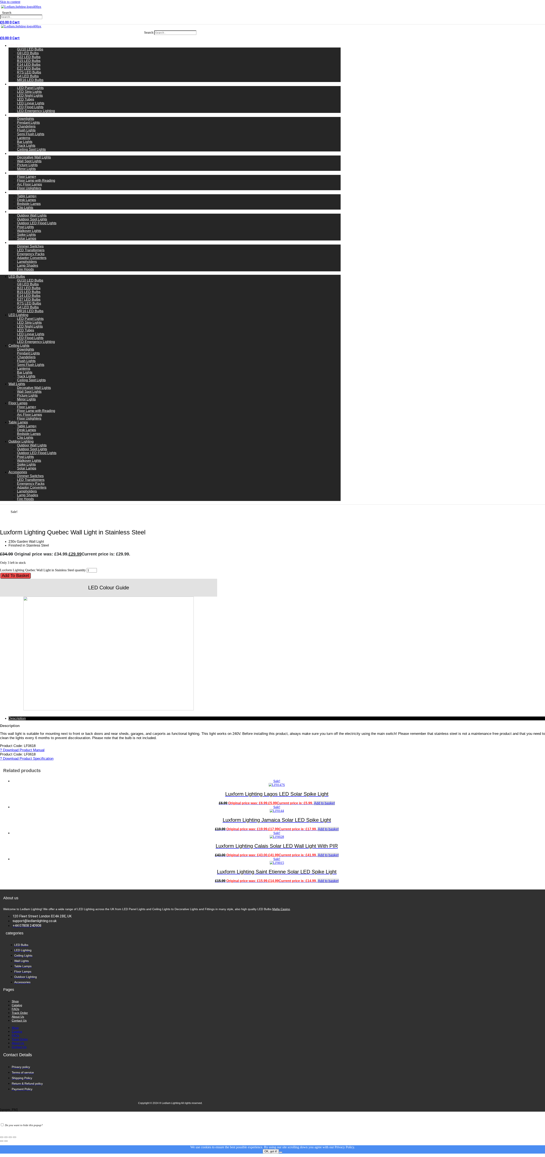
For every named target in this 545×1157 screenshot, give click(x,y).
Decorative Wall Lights (34, 157)
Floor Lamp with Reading (36, 180)
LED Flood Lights (30, 107)
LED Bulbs (16, 45)
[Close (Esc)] (14, 1137)
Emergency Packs (30, 254)
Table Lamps (19, 192)
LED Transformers (30, 250)
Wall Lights (17, 153)
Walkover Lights (29, 231)
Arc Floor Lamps (29, 184)
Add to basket (15, 575)
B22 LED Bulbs (28, 57)
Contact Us (19, 1020)
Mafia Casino (281, 909)
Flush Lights (26, 130)
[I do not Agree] (280, 1152)
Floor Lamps (19, 173)
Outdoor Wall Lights (32, 215)
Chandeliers (26, 126)
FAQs (15, 1009)
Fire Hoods (25, 269)
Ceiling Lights (19, 115)
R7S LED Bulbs (29, 72)
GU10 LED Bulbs (30, 49)
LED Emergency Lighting (36, 111)
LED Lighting (19, 84)
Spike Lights (26, 234)
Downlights (25, 119)
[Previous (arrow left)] (1, 1141)
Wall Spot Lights (29, 161)
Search (6, 12)
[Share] (10, 1137)
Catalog (17, 1005)
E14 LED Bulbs (28, 64)
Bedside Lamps (29, 204)
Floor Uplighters (29, 188)
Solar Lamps (26, 238)
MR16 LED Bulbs (30, 80)
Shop (15, 1001)
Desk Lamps (26, 200)
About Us (18, 1016)
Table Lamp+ (27, 196)
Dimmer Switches (30, 246)
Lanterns (23, 138)
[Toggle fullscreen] (6, 1137)
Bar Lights (24, 142)
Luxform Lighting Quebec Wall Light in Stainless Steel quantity (43, 570)
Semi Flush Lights (30, 134)
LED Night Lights (30, 95)
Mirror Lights (26, 169)
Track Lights (26, 145)
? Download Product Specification (26, 759)
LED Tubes (25, 99)
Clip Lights (25, 207)
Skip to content (10, 2)
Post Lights (25, 227)
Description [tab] (17, 718)
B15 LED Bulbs (28, 61)
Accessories (19, 242)
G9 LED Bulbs (28, 53)
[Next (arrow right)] (6, 1141)
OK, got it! (270, 1151)
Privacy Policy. (345, 1147)
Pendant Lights (28, 122)
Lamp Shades (27, 265)
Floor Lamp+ (26, 176)
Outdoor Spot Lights (32, 219)
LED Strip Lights (29, 92)
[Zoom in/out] (1, 1137)
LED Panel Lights (30, 88)
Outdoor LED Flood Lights (36, 223)
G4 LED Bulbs (28, 76)
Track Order (20, 1013)
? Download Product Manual (22, 750)
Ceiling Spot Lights (31, 149)
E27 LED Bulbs (28, 68)
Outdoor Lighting (22, 212)
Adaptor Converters (31, 258)
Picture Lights (27, 165)
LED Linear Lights (30, 103)
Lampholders (27, 261)
